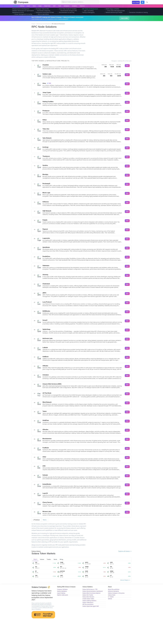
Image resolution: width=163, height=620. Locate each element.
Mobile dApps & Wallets (112, 9)
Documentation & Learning (66, 12)
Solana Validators (62, 591)
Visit (127, 65)
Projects (15, 6)
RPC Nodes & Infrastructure (90, 9)
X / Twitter (111, 597)
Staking (22, 6)
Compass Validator (62, 589)
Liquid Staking (61, 593)
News (34, 6)
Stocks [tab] (55, 559)
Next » (45, 520)
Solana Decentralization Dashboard (93, 591)
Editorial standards (113, 591)
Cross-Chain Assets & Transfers (68, 9)
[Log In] (142, 2)
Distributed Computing (43, 10)
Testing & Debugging (88, 12)
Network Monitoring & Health (114, 12)
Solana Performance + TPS (90, 589)
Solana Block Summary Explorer (92, 593)
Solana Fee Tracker (88, 595)
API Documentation (88, 604)
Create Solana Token (88, 598)
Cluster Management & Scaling (23, 14)
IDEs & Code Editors (43, 14)
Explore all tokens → (124, 551)
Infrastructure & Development (20, 9)
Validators (66, 6)
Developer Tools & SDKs (42, 9)
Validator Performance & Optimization (23, 10)
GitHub (110, 598)
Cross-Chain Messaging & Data (116, 10)
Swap (40, 6)
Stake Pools (47, 6)
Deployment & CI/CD (18, 12)
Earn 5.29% (124, 18)
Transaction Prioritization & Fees (45, 12)
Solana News (111, 595)
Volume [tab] (42, 559)
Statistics (82, 6)
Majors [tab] (35, 559)
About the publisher (113, 589)
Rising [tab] (61, 559)
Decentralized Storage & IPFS (68, 10)
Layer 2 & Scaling (88, 10)
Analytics (74, 6)
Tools (59, 6)
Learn (28, 6)
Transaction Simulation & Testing (138, 12)
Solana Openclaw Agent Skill (91, 606)
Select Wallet (135, 2)
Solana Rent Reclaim (88, 597)
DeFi (54, 6)
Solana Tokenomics (88, 602)
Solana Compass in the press (116, 593)
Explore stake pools (62, 595)
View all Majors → (125, 580)
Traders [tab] (49, 559)
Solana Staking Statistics (89, 600)
